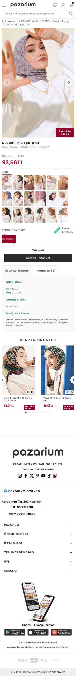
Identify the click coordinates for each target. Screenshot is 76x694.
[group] (38, 83)
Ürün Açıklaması (17, 271)
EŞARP (45, 21)
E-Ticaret (25, 672)
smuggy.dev (13, 647)
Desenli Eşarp (61, 21)
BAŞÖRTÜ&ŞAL (29, 21)
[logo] (23, 5)
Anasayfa (11, 21)
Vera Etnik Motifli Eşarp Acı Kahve (18, 399)
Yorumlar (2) (46, 271)
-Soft (15, 672)
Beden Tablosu (67, 230)
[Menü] (5, 5)
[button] (7, 82)
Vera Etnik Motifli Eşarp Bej (57, 399)
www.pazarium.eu (22, 513)
